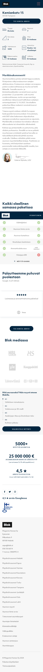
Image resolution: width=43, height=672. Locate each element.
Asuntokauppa (8, 646)
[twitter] (10, 492)
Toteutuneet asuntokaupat (12, 616)
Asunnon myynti (8, 607)
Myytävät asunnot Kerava (12, 578)
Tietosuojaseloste (8, 666)
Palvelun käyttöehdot (10, 662)
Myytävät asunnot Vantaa (12, 568)
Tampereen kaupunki (23, 64)
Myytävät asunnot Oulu (11, 597)
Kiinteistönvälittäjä (9, 626)
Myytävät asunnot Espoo (11, 563)
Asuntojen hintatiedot (10, 621)
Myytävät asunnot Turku (11, 582)
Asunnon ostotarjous (10, 641)
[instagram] (15, 492)
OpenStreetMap (19, 66)
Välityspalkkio (7, 631)
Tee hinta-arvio (21, 21)
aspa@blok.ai (7, 545)
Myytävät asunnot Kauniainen (13, 573)
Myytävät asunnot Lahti (11, 602)
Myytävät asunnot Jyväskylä (13, 592)
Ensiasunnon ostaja (9, 636)
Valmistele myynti (21, 429)
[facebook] (4, 492)
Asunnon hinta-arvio (10, 612)
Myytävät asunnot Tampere (13, 587)
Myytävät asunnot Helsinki (12, 558)
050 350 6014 (7, 549)
